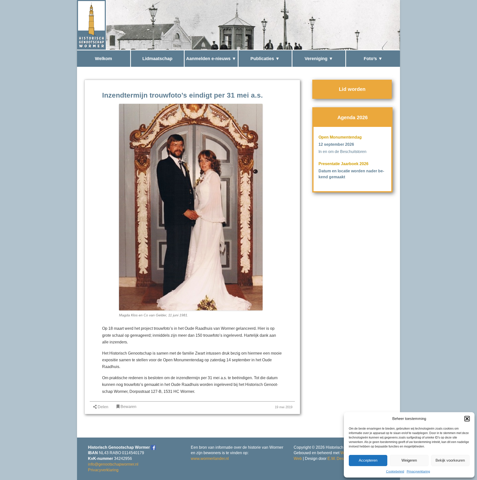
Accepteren (368, 460)
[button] (467, 418)
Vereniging (316, 58)
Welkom (103, 58)
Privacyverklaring (418, 471)
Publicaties (262, 58)
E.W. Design (338, 458)
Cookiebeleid (395, 471)
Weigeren (409, 460)
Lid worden (352, 89)
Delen (102, 407)
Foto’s (370, 58)
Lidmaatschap (157, 58)
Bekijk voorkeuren (450, 460)
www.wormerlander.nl (210, 458)
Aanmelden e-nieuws (208, 58)
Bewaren (127, 407)
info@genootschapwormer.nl (113, 464)
